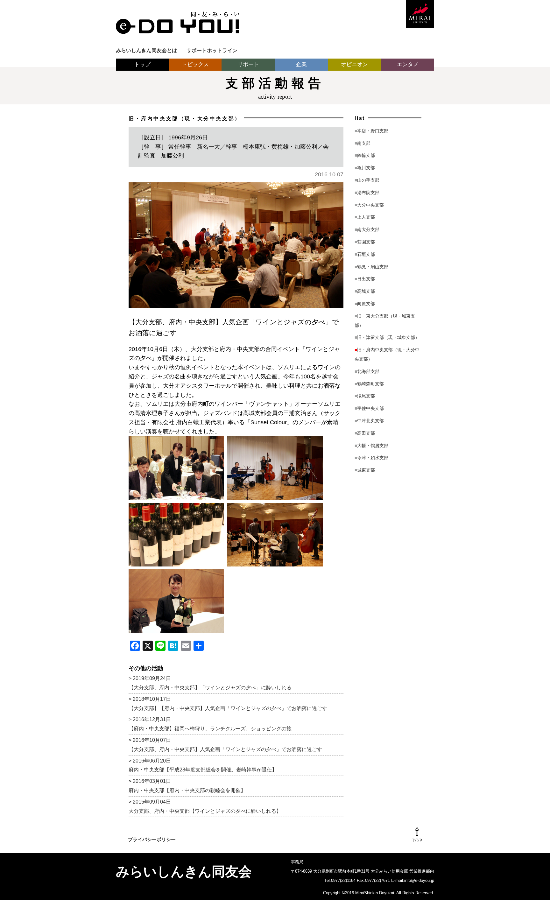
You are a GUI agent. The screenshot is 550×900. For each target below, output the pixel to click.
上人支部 (365, 217)
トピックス (195, 64)
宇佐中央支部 (369, 408)
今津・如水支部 (371, 457)
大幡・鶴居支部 (371, 445)
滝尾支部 (365, 395)
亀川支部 (365, 167)
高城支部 (365, 291)
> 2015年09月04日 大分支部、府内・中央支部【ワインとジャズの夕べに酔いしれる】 (205, 806)
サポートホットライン (212, 50)
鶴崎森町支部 (369, 383)
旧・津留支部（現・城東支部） (387, 337)
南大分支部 (367, 229)
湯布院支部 (367, 192)
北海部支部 (367, 371)
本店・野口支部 (371, 130)
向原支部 (365, 303)
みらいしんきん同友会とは (146, 50)
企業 (301, 64)
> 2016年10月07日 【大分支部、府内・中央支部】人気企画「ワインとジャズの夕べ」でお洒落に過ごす (225, 744)
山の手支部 (367, 180)
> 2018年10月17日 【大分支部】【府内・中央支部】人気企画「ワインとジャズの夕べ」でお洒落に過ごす (228, 703)
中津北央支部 (369, 420)
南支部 (362, 143)
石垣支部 (365, 254)
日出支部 (365, 278)
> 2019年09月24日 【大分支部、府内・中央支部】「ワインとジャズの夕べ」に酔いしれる (210, 683)
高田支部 (365, 433)
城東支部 (365, 470)
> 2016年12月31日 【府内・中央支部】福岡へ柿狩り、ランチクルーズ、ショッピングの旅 (210, 724)
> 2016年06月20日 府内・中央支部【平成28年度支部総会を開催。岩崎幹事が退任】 (203, 765)
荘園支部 (365, 241)
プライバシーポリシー (152, 839)
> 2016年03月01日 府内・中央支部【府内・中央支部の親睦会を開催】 (187, 785)
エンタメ (408, 64)
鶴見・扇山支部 (371, 266)
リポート (248, 64)
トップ (142, 64)
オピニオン (354, 64)
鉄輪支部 (365, 155)
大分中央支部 (369, 204)
